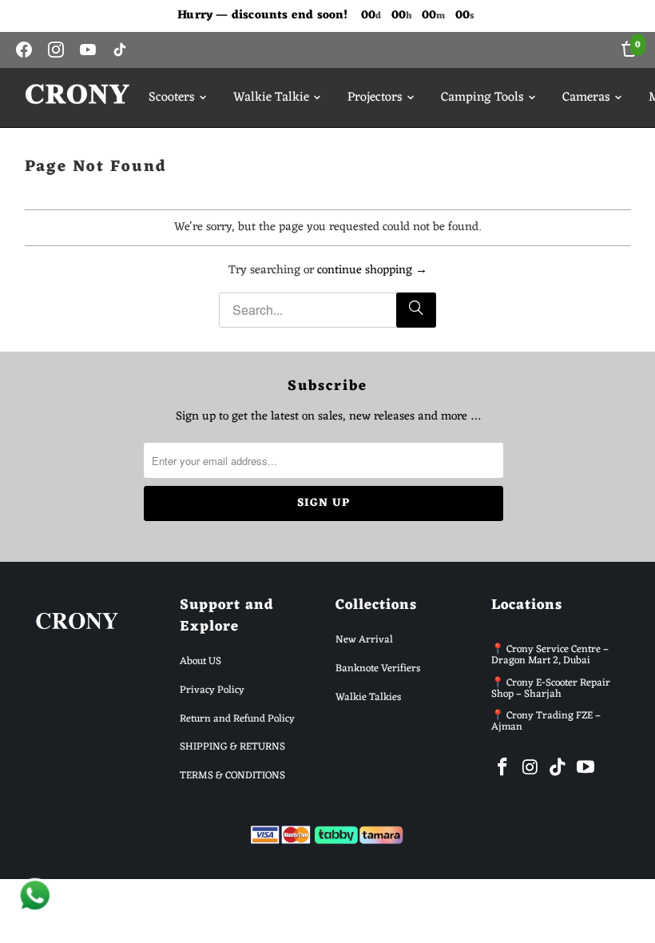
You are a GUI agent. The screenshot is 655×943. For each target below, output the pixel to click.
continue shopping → (372, 270)
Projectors (375, 97)
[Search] (416, 310)
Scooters (172, 97)
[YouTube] (88, 50)
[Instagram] (56, 50)
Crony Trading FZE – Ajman (546, 721)
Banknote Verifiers (377, 668)
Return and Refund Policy (237, 719)
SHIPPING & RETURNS (232, 747)
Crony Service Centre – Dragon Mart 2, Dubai (550, 655)
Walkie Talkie (271, 97)
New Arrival (364, 640)
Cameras (586, 97)
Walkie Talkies (368, 697)
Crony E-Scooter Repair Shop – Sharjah (550, 688)
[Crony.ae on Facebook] (503, 769)
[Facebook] (24, 50)
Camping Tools (482, 97)
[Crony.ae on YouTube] (586, 769)
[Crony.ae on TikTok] (558, 769)
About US (200, 661)
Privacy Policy (212, 690)
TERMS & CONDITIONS (232, 775)
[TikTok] (120, 50)
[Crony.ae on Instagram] (530, 769)
